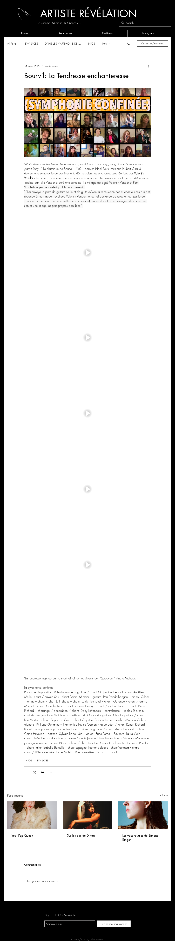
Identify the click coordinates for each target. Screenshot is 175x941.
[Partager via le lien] (51, 772)
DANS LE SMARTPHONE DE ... (63, 43)
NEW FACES (30, 43)
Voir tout (164, 795)
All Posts (11, 43)
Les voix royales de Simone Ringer (140, 837)
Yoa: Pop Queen (22, 835)
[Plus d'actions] (149, 66)
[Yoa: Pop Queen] (32, 815)
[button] (128, 43)
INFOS (92, 43)
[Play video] (87, 252)
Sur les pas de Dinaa (81, 835)
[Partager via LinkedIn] (42, 772)
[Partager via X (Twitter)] (34, 772)
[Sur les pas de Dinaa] (87, 815)
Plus (104, 43)
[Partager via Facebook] (26, 772)
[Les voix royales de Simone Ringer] (143, 815)
